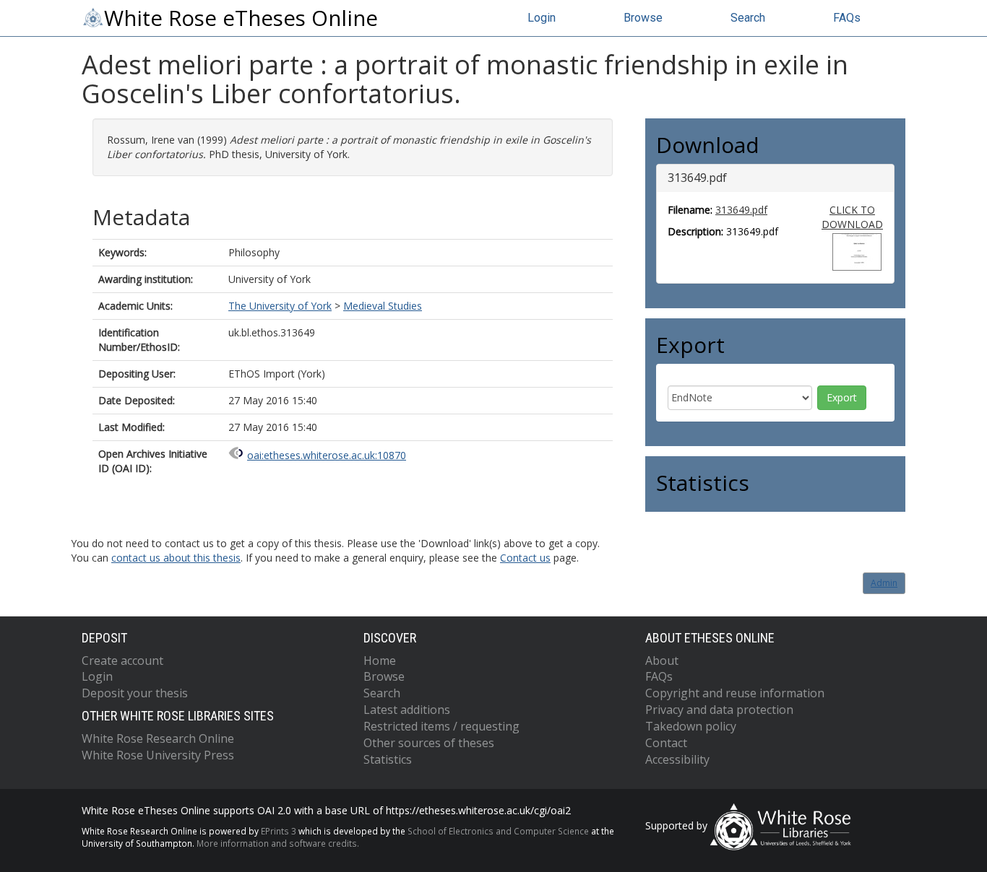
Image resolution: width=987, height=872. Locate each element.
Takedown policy (690, 726)
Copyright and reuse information (734, 693)
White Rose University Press (158, 755)
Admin (884, 583)
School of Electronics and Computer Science (498, 831)
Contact (666, 743)
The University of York (280, 306)
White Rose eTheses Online (241, 18)
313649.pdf (741, 210)
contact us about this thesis (176, 557)
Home (379, 660)
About (661, 660)
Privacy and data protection (719, 710)
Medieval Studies (382, 306)
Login (541, 18)
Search (747, 18)
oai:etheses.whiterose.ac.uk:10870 (326, 455)
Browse (643, 18)
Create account (122, 660)
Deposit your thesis (135, 693)
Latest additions (406, 710)
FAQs (847, 18)
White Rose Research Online (158, 738)
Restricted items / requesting (441, 726)
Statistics (387, 759)
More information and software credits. (278, 843)
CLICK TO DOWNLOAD (852, 217)
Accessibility (677, 759)
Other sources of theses (428, 743)
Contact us (525, 557)
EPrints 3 (278, 831)
